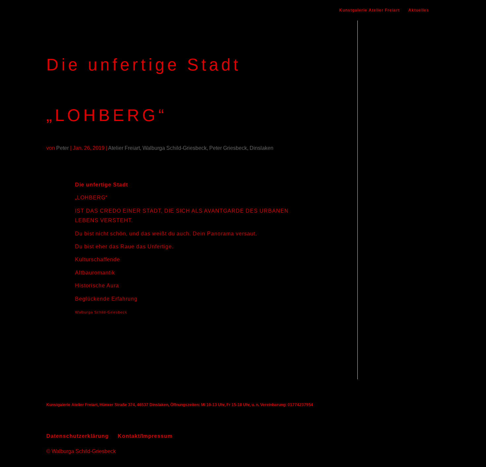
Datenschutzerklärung (77, 436)
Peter (62, 148)
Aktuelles (418, 10)
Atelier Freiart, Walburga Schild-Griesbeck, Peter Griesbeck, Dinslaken (190, 148)
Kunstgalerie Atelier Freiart (369, 10)
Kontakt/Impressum (145, 436)
